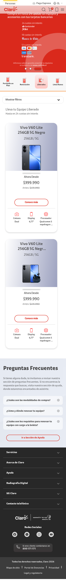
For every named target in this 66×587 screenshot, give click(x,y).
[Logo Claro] (10, 9)
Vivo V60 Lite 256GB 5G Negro (31, 130)
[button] (50, 10)
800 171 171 (29, 549)
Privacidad (54, 568)
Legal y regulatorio (33, 573)
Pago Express (43, 3)
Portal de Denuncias (34, 568)
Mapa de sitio (13, 568)
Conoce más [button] (31, 202)
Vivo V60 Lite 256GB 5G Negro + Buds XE (31, 247)
